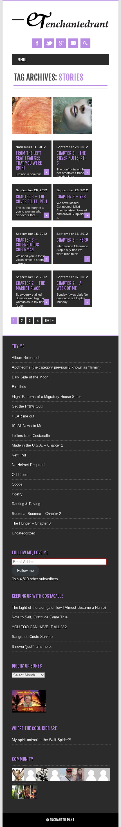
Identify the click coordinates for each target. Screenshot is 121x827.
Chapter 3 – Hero (72, 240)
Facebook (37, 43)
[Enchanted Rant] (60, 33)
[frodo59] (18, 774)
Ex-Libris (19, 387)
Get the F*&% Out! (27, 406)
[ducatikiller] (43, 774)
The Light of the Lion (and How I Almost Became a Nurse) (59, 607)
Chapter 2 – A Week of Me (69, 285)
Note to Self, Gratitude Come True (40, 617)
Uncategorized (23, 533)
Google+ (61, 43)
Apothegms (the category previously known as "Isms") (56, 367)
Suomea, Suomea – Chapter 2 (36, 514)
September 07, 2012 (72, 277)
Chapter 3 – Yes (71, 197)
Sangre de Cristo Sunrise (32, 637)
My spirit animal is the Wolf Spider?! (41, 740)
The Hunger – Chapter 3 (31, 523)
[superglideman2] (67, 774)
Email (73, 43)
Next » (49, 321)
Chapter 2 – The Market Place (30, 285)
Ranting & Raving (26, 504)
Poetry (17, 494)
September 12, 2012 (31, 277)
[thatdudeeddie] (91, 774)
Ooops (17, 484)
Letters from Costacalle (31, 436)
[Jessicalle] (18, 792)
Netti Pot (19, 455)
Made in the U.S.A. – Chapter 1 (37, 445)
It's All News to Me (27, 426)
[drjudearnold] (79, 774)
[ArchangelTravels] (30, 774)
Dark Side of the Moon (30, 377)
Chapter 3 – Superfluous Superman (27, 244)
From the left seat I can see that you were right (29, 160)
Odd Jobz (20, 475)
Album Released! (26, 358)
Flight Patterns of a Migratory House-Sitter (46, 397)
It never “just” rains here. (32, 646)
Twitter (49, 43)
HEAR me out (23, 416)
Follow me (25, 570)
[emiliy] (103, 774)
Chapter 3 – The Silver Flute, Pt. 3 (71, 158)
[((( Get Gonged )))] (30, 792)
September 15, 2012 (31, 233)
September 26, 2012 (31, 190)
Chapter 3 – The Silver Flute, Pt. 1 (32, 199)
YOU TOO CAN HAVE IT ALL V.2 (39, 627)
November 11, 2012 (31, 147)
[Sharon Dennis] (55, 774)
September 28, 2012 (72, 147)
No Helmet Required (28, 465)
